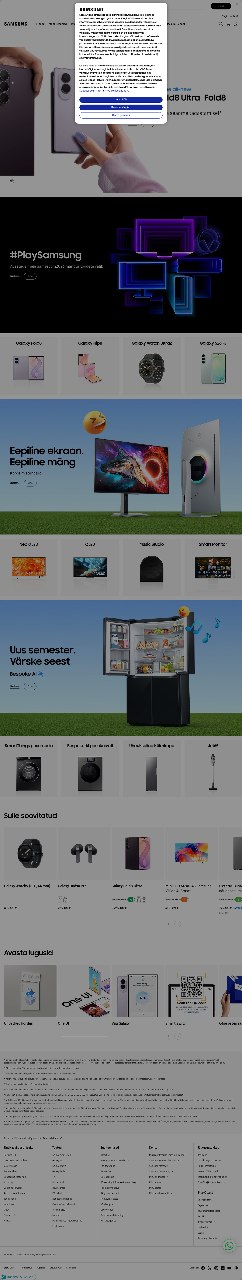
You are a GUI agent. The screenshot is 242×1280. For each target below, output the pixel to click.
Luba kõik (121, 99)
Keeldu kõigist (121, 107)
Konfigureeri (121, 115)
